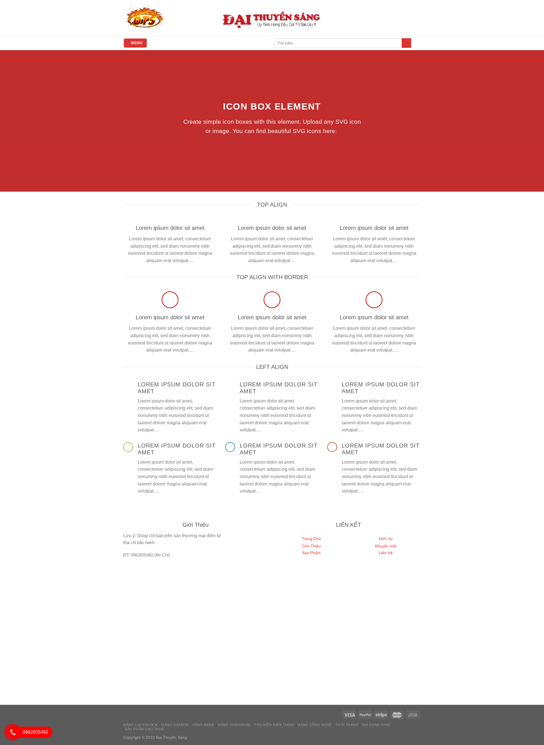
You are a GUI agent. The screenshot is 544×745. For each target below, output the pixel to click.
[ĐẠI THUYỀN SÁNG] (144, 18)
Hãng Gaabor (175, 725)
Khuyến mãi (385, 546)
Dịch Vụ (386, 538)
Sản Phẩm (311, 553)
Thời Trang (346, 725)
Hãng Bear (203, 725)
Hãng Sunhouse (234, 725)
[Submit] (406, 43)
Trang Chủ (311, 538)
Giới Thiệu (311, 546)
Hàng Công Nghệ (315, 725)
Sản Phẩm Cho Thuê (144, 729)
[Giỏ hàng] (418, 43)
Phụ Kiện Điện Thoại (274, 725)
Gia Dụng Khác (376, 725)
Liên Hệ (386, 553)
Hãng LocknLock (140, 725)
